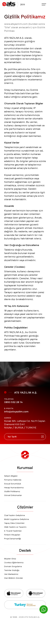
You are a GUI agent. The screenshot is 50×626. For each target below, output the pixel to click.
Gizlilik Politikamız (12, 491)
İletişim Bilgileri (11, 476)
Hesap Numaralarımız (14, 487)
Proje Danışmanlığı (12, 538)
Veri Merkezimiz (11, 574)
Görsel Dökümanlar (13, 495)
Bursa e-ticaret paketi (8, 624)
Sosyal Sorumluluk (12, 483)
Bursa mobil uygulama (8, 622)
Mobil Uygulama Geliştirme (16, 519)
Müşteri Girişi (10, 558)
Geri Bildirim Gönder (13, 578)
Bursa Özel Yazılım (25, 622)
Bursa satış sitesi (24, 624)
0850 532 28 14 (13, 402)
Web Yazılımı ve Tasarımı (15, 527)
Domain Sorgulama (13, 566)
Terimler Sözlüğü (11, 570)
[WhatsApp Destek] (43, 609)
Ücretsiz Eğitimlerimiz (13, 562)
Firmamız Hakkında (12, 480)
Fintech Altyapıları (12, 534)
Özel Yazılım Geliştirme (14, 515)
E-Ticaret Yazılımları (13, 531)
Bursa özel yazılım (38, 624)
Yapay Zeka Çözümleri (14, 523)
